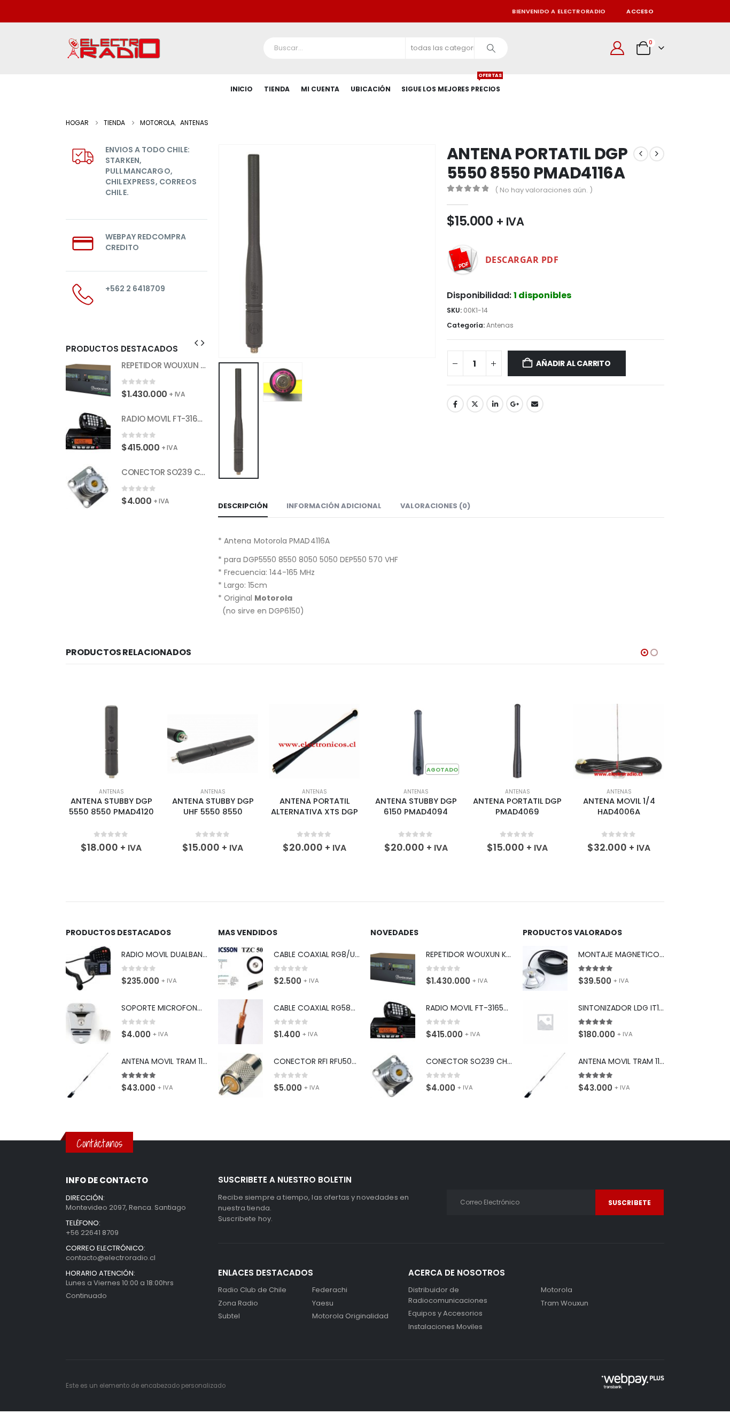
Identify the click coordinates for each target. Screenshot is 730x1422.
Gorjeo (475, 404)
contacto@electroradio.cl (111, 1258)
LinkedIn (494, 404)
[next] (656, 153)
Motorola (328, 1316)
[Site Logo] (114, 48)
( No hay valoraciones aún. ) (544, 190)
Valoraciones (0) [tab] (435, 506)
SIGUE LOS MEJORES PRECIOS (450, 84)
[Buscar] (491, 48)
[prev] (640, 153)
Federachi (329, 1290)
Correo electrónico (534, 404)
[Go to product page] (88, 379)
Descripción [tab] (243, 506)
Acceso (640, 11)
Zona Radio (238, 1303)
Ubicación (371, 89)
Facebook (455, 404)
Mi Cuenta (320, 89)
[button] (221, 251)
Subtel (229, 1316)
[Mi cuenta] (617, 48)
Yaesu (322, 1303)
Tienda (277, 89)
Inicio (241, 89)
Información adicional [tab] (334, 506)
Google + (514, 404)
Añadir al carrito (573, 363)
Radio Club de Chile (252, 1290)
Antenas (500, 325)
